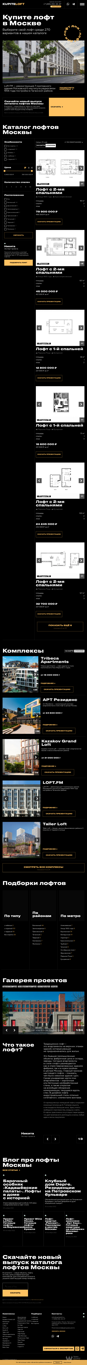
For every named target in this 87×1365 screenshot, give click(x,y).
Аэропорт (65, 938)
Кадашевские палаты (24, 1321)
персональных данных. (37, 1299)
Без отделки (12, 146)
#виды (54, 986)
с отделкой (9, 928)
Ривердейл (21, 1344)
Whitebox (11, 152)
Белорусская (66, 935)
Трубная (64, 944)
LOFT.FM (53, 782)
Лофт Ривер (21, 1333)
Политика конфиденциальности (63, 1328)
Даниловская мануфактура (22, 1318)
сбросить (18, 235)
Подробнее (47, 683)
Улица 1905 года (68, 928)
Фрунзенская (66, 953)
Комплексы (9, 1314)
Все (8, 199)
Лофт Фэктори (22, 1336)
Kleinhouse (6, 1321)
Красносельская (68, 941)
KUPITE (13, 4)
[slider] (4, 171)
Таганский (11, 219)
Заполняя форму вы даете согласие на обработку (24, 1299)
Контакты (57, 1314)
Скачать (15, 1293)
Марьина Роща (67, 956)
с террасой (12, 159)
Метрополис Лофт (23, 1338)
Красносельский (13, 212)
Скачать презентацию (57, 689)
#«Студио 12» (43, 343)
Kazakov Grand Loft (58, 743)
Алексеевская (66, 925)
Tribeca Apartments (55, 660)
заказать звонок (58, 1331)
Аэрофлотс (6, 1341)
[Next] (81, 168)
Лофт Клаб (21, 1331)
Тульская (65, 947)
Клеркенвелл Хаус (23, 1323)
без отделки (10, 935)
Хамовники (11, 226)
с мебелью (9, 925)
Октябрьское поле (68, 950)
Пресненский (12, 216)
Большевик (6, 1345)
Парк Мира (21, 1340)
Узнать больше (67, 1362)
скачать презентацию (49, 221)
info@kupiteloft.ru (58, 1317)
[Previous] (39, 168)
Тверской (11, 222)
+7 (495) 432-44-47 (52, 4)
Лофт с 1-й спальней (59, 349)
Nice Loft (5, 1328)
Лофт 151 (20, 1329)
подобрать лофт (18, 262)
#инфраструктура (27, 986)
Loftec (5, 1326)
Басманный (12, 202)
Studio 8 (5, 1330)
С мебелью (11, 156)
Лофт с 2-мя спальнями (50, 191)
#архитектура (10, 986)
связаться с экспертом (58, 1348)
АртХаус (5, 1338)
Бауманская (66, 931)
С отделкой (12, 149)
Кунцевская (66, 959)
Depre (4, 1317)
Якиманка (11, 229)
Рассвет (20, 1342)
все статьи (10, 1170)
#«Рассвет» (43, 184)
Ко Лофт (20, 1325)
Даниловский (12, 206)
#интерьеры (43, 986)
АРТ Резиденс (60, 700)
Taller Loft (55, 824)
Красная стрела (23, 1327)
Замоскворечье (13, 209)
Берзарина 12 (7, 1343)
